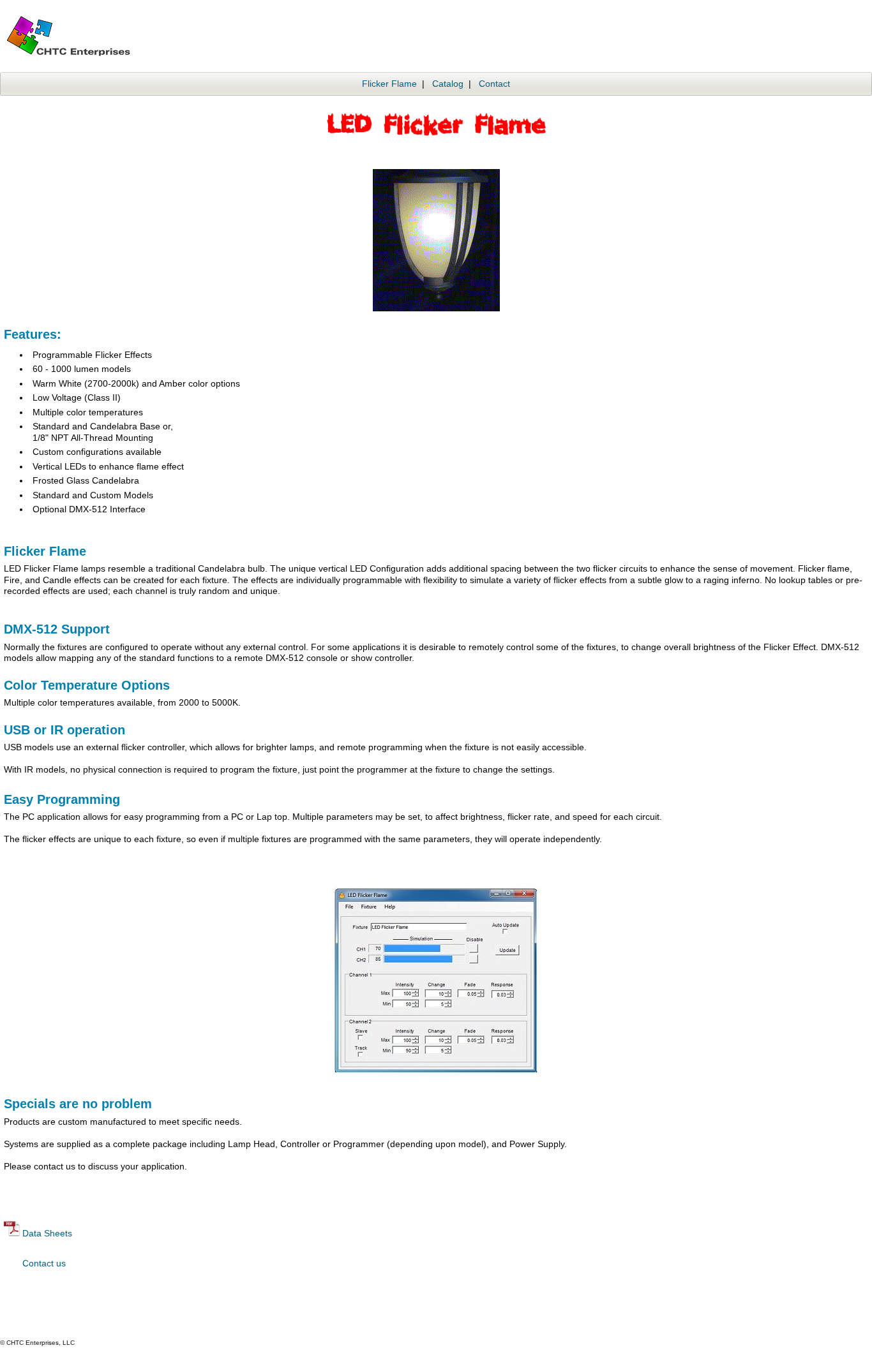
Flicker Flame (389, 83)
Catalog (447, 83)
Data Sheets (47, 1233)
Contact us (44, 1263)
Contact (494, 83)
